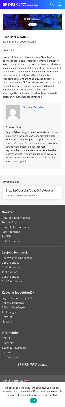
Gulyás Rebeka (33, 107)
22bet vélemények (13, 302)
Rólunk (6, 338)
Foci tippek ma (11, 231)
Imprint (6, 352)
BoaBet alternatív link (15, 227)
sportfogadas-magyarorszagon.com (21, 4)
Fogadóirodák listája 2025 (18, 298)
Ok (33, 400)
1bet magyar (9, 312)
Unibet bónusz (11, 241)
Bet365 (6, 236)
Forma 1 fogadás (12, 222)
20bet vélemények (13, 307)
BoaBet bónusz (11, 267)
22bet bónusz (10, 262)
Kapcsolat (8, 342)
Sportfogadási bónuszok (17, 257)
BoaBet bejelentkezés (16, 217)
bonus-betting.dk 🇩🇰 (16, 380)
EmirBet (7, 316)
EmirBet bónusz (12, 281)
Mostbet (7, 321)
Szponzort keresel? (14, 347)
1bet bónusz (9, 271)
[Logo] (33, 364)
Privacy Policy (10, 357)
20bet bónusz (10, 276)
